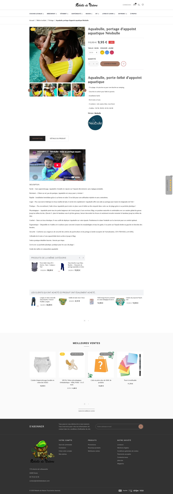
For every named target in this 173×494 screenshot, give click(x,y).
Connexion (127, 5)
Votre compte (65, 440)
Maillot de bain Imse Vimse (77, 298)
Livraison (120, 445)
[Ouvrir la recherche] (139, 5)
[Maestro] (120, 490)
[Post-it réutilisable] (130, 365)
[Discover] (130, 490)
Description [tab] (37, 138)
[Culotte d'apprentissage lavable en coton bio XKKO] (43, 365)
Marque (91, 113)
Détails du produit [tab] (58, 138)
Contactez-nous (122, 457)
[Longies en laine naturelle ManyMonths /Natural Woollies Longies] (34, 302)
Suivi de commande (65, 445)
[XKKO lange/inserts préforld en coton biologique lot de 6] (92, 302)
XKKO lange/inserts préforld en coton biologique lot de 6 (106, 299)
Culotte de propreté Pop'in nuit (134, 299)
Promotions (92, 445)
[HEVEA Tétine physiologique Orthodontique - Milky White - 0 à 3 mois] (72, 365)
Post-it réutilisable (130, 380)
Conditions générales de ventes (127, 451)
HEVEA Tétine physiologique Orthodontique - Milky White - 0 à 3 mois (72, 382)
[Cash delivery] (135, 490)
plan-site (120, 460)
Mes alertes (63, 454)
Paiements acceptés (124, 454)
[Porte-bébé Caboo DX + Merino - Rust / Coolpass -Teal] (34, 267)
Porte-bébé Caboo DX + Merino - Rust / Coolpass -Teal (48, 265)
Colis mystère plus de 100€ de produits (101, 381)
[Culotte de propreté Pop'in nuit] (120, 302)
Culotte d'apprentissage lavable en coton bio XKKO (42, 381)
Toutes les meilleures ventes (86, 411)
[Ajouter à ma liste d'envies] (123, 63)
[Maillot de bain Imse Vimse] (63, 302)
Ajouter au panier (110, 63)
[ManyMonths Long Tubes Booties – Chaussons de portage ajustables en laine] (62, 267)
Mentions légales (123, 448)
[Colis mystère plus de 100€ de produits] (101, 365)
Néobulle (97, 113)
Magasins (120, 464)
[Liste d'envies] (143, 5)
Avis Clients (167, 185)
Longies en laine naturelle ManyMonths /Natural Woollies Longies (47, 299)
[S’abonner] (140, 426)
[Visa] (141, 490)
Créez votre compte (65, 451)
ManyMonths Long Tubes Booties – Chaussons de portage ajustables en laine (76, 265)
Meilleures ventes (86, 343)
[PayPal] (125, 490)
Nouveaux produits (94, 448)
